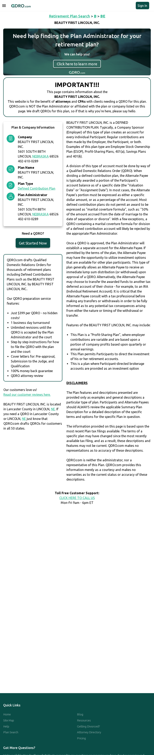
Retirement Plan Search (69, 16)
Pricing (81, 738)
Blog (80, 714)
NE (53, 409)
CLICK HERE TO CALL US (77, 498)
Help (6, 726)
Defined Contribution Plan (36, 188)
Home (7, 714)
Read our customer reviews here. (27, 394)
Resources (84, 720)
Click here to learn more (77, 64)
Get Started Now (33, 243)
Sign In (142, 5)
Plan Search (10, 732)
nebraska (40, 156)
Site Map (8, 720)
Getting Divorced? (88, 726)
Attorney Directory (89, 732)
